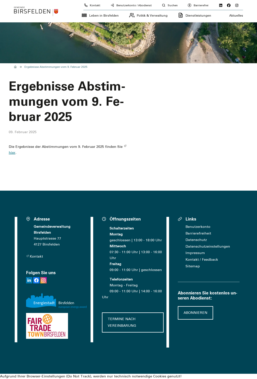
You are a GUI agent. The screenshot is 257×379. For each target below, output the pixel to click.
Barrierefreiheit (198, 233)
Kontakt (95, 5)
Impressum (195, 253)
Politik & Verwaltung (152, 15)
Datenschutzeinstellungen (207, 246)
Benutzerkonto (197, 227)
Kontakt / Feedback (201, 259)
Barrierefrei (201, 5)
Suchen (173, 5)
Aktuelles (236, 15)
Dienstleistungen (198, 15)
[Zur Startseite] (36, 11)
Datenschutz (196, 240)
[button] (29, 280)
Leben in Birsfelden (104, 15)
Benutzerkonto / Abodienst (134, 5)
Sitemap (192, 266)
